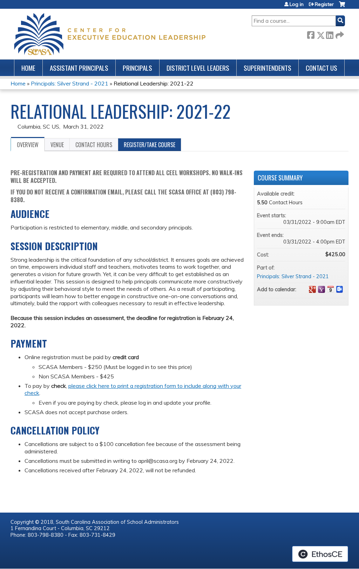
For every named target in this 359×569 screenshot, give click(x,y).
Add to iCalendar (330, 289)
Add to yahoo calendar (321, 289)
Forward (339, 34)
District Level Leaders (198, 68)
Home (28, 68)
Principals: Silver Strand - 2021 (69, 83)
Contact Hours (93, 144)
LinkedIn (329, 34)
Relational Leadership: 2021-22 (154, 83)
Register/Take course (149, 144)
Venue (57, 144)
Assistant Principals (79, 68)
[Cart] (342, 7)
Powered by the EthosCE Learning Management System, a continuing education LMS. (320, 554)
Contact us (321, 68)
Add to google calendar (312, 289)
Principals (137, 68)
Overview (28, 144)
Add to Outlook (339, 289)
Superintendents (267, 68)
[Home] (109, 34)
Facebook (310, 34)
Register (324, 4)
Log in (297, 4)
